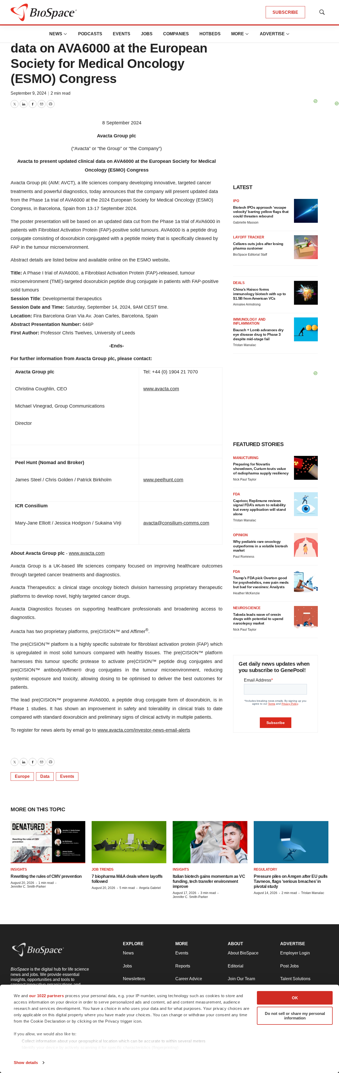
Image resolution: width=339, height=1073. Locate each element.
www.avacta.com (161, 388)
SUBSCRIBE (285, 12)
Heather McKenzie (246, 593)
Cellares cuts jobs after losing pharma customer (258, 246)
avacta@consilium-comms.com (176, 523)
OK (295, 998)
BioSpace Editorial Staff (250, 254)
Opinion (240, 535)
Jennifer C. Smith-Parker (28, 886)
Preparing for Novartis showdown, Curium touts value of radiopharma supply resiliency (260, 468)
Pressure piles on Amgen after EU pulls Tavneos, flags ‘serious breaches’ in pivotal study (290, 881)
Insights (19, 869)
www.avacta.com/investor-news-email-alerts (143, 730)
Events (121, 34)
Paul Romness (243, 557)
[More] (65, 34)
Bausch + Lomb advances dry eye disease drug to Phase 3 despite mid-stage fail (258, 334)
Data (45, 776)
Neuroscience (247, 608)
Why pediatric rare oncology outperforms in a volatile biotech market (260, 546)
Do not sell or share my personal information (295, 1015)
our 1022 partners (46, 995)
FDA (236, 494)
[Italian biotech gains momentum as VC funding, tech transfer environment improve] (210, 842)
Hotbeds (210, 34)
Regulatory (265, 869)
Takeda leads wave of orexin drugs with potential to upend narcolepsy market (258, 619)
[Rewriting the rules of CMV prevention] (48, 842)
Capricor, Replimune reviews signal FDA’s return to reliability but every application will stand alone (259, 507)
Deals (239, 283)
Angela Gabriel (150, 888)
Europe (22, 776)
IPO (236, 201)
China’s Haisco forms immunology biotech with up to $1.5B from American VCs (259, 293)
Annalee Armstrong (247, 304)
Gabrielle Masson (245, 222)
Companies (176, 34)
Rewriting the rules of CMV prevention (46, 876)
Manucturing (245, 458)
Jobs (147, 34)
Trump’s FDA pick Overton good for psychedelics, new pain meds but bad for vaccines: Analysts (261, 582)
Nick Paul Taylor (244, 479)
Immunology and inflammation (249, 321)
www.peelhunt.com (163, 479)
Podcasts (90, 34)
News (55, 34)
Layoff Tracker (248, 237)
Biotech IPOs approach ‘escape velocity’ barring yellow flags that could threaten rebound (261, 212)
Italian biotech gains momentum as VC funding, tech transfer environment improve (209, 881)
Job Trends (103, 869)
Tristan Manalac (244, 345)
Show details (26, 1062)
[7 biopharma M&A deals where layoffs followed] (129, 842)
